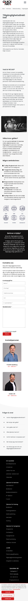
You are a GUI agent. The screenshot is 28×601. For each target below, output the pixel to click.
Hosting (8, 521)
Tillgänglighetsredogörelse (14, 557)
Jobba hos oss (10, 470)
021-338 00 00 (14, 577)
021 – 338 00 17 (12, 366)
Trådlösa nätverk (11, 542)
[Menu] (25, 2)
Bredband (9, 489)
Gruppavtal (9, 529)
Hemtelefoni (9, 485)
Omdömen (9, 467)
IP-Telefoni (9, 496)
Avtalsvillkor (9, 551)
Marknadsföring (10, 514)
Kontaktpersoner (11, 464)
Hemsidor (8, 8)
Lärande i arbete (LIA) (12, 474)
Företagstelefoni (11, 511)
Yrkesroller (9, 477)
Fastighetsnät (10, 536)
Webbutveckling (16, 8)
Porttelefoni (9, 532)
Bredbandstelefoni (11, 492)
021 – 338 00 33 (12, 395)
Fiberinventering (11, 539)
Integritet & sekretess (12, 561)
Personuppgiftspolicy (12, 554)
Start (3, 8)
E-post (8, 499)
